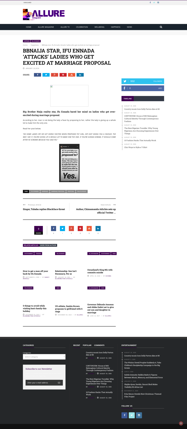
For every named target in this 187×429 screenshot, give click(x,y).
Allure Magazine (46, 27)
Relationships (36, 41)
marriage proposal (57, 191)
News (129, 27)
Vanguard (27, 2)
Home (28, 27)
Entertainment (28, 253)
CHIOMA (108, 276)
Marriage (45, 191)
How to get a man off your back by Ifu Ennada (35, 272)
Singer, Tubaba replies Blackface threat (44, 209)
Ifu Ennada (35, 191)
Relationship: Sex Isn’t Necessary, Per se (66, 272)
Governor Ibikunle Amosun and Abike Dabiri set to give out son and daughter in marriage (100, 308)
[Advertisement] (143, 56)
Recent (76, 345)
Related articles (31, 245)
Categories (27, 353)
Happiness (115, 27)
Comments (99, 345)
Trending (38, 253)
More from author (48, 245)
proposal (71, 191)
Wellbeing (99, 27)
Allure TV (65, 27)
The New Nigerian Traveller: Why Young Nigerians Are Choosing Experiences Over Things (100, 381)
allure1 (80, 315)
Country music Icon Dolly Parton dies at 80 (39, 31)
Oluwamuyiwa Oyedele (64, 279)
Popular (87, 345)
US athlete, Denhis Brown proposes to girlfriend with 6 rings (68, 309)
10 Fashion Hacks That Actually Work (99, 393)
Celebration (82, 27)
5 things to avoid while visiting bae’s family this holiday (34, 308)
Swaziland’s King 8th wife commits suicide (99, 271)
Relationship (81, 191)
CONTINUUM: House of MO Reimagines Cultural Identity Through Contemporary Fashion (58, 33)
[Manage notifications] (181, 423)
